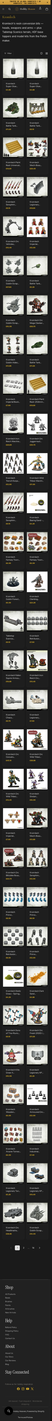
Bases (7, 1298)
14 (33, 1248)
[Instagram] (23, 1389)
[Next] (39, 1248)
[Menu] (3, 9)
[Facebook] (18, 1389)
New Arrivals (10, 1312)
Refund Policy (11, 1327)
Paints (8, 1305)
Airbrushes (9, 1309)
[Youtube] (27, 1389)
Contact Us (10, 1338)
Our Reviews (10, 1360)
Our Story (9, 1357)
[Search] (9, 9)
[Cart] (46, 9)
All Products (10, 1294)
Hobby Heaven (19, 1411)
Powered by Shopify (35, 1411)
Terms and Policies (25, 1417)
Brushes (8, 1301)
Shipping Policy (11, 1331)
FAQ (7, 1335)
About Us (9, 1353)
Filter (9, 53)
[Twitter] (32, 1389)
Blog (7, 1364)
